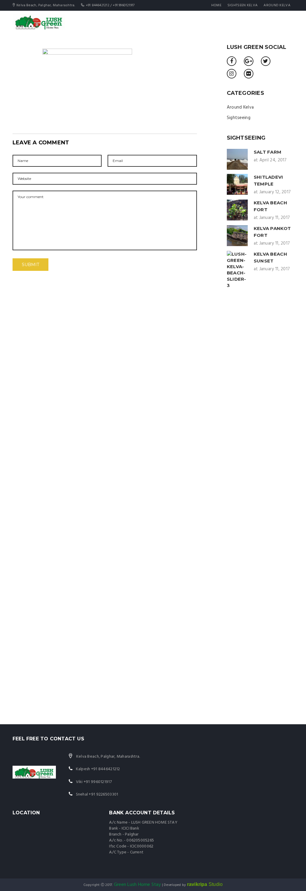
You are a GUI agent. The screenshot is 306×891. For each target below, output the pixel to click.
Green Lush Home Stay (137, 885)
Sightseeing (238, 117)
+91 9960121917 (98, 782)
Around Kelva (277, 5)
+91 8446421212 (105, 769)
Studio (205, 884)
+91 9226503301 (103, 794)
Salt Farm (267, 152)
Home (216, 5)
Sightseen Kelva (242, 5)
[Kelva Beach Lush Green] (39, 21)
